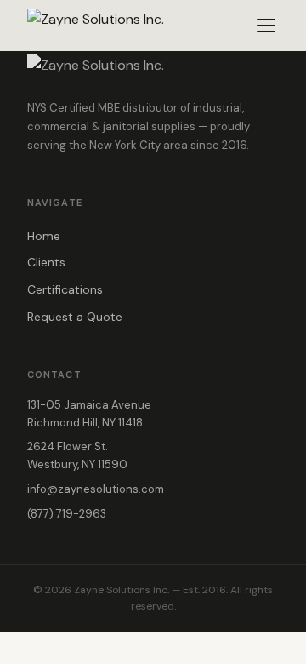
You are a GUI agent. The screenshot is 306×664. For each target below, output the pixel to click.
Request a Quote (74, 316)
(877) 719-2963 (66, 514)
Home (43, 235)
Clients (46, 262)
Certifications (65, 289)
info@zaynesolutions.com (95, 489)
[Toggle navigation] (266, 25)
